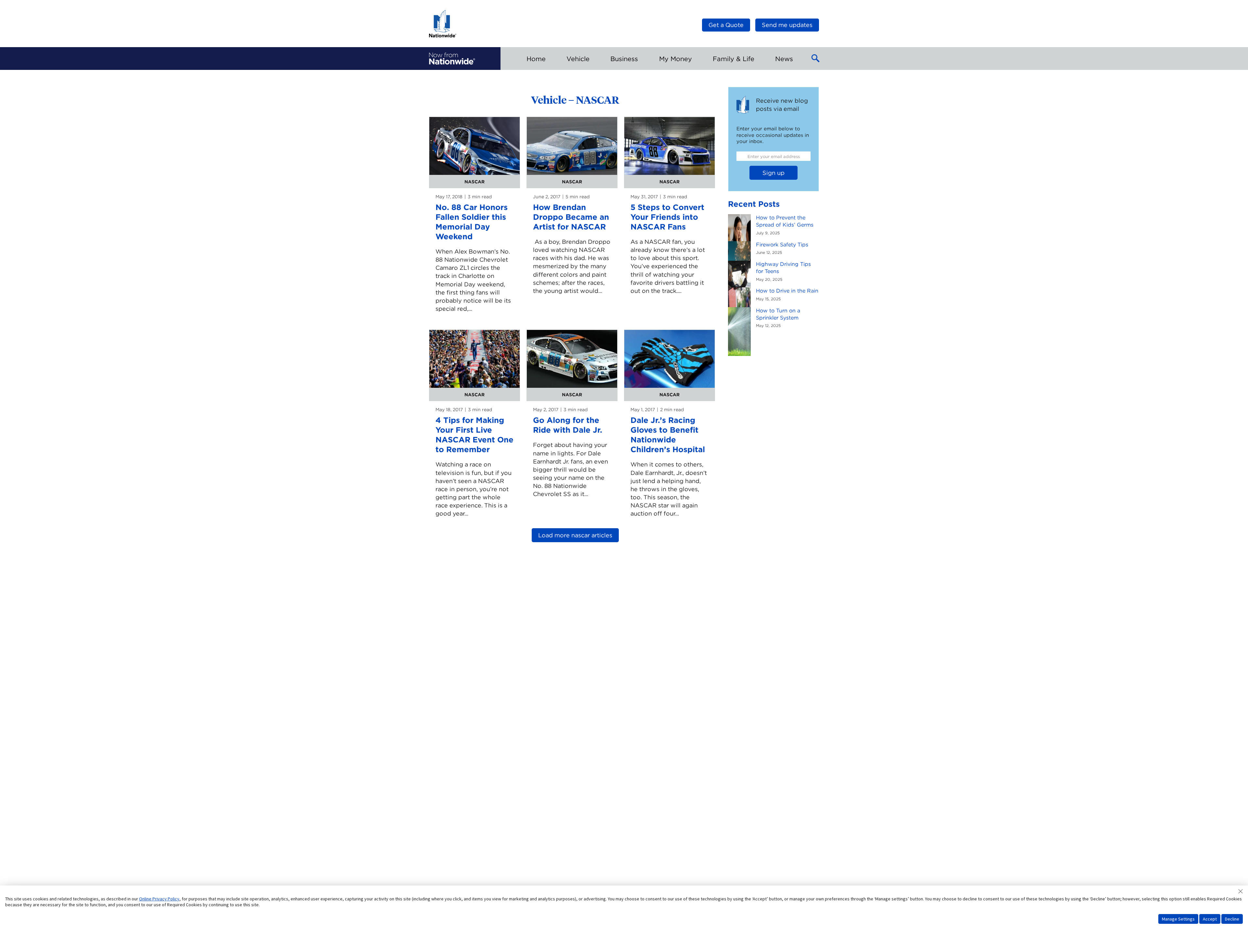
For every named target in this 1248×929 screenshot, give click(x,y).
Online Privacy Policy (159, 899)
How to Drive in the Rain (787, 291)
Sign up (773, 172)
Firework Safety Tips (782, 245)
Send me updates (787, 24)
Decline (1232, 919)
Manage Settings (1178, 919)
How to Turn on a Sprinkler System (778, 314)
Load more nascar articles (575, 535)
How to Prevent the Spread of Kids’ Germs (784, 221)
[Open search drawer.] (816, 58)
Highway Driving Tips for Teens (783, 267)
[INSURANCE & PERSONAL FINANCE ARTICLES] (452, 58)
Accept (1210, 919)
